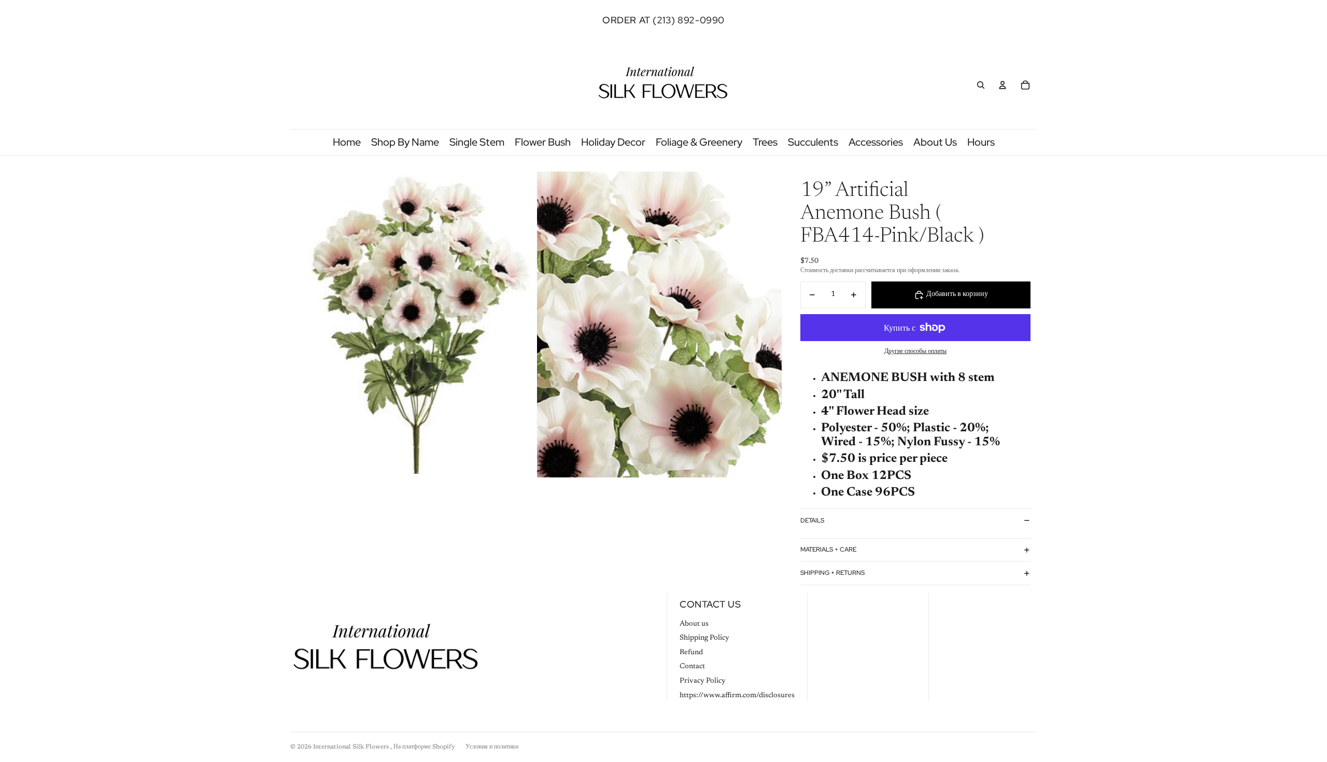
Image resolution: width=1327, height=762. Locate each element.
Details (812, 520)
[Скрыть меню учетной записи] (1002, 85)
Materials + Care (828, 549)
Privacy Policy (703, 681)
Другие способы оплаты (915, 351)
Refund (691, 652)
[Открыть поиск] (980, 85)
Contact (692, 666)
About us (694, 624)
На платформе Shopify (424, 747)
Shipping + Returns (832, 573)
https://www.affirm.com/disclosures (737, 695)
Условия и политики (491, 747)
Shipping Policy (704, 638)
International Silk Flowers (351, 747)
